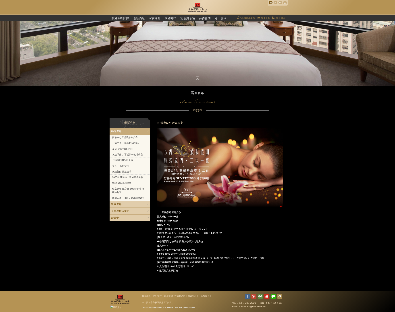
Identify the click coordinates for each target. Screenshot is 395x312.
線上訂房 (265, 18)
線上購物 (221, 18)
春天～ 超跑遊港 (120, 166)
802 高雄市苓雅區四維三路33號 (157, 302)
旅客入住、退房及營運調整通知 (128, 198)
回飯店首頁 (193, 296)
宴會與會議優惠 (120, 210)
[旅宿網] (116, 306)
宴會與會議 (187, 18)
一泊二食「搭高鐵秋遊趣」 (126, 143)
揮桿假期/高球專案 (121, 183)
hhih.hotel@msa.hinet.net (253, 306)
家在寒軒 (155, 18)
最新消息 (139, 18)
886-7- (247, 303)
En (280, 2)
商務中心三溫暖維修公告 (125, 137)
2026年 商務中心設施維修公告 (127, 177)
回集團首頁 (206, 296)
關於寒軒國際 (120, 18)
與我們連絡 (179, 296)
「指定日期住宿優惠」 (123, 160)
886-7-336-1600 (274, 303)
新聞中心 (116, 217)
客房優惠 (116, 131)
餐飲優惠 (116, 204)
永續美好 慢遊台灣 (121, 171)
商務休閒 (205, 18)
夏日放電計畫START (122, 148)
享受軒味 (170, 18)
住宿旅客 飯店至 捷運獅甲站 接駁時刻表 (128, 190)
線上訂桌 (280, 18)
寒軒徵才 (157, 296)
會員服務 (146, 296)
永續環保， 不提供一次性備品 (127, 154)
